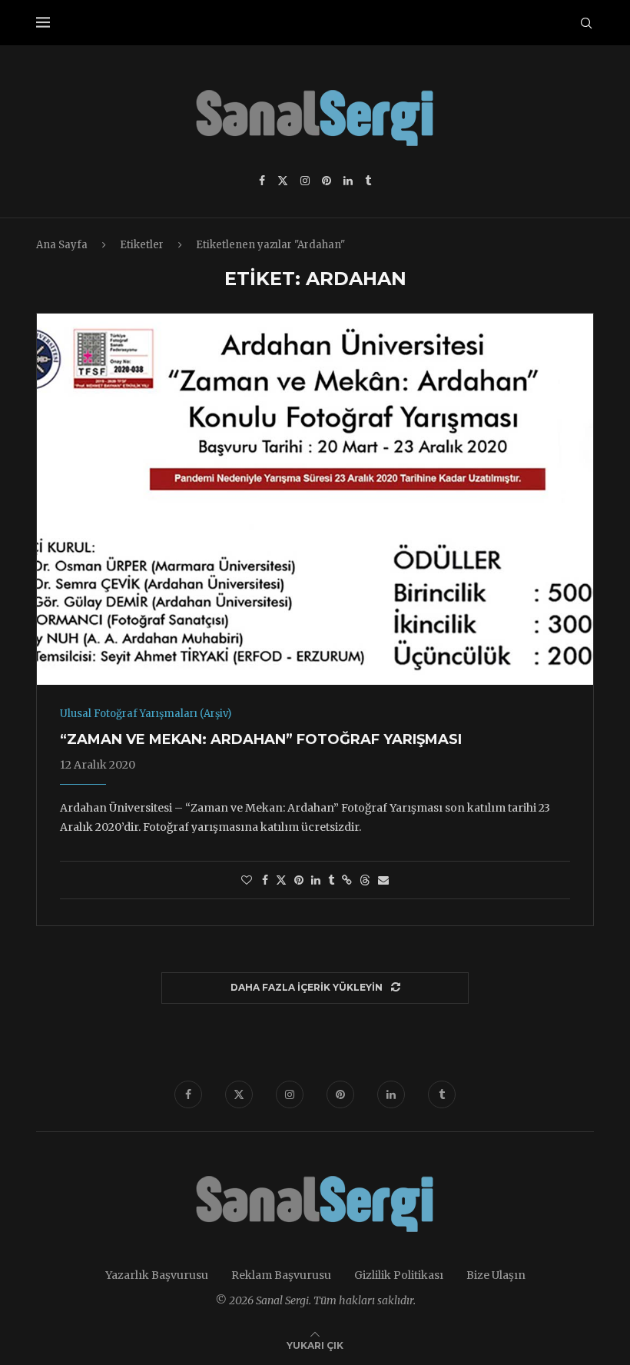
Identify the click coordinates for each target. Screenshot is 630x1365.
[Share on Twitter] (281, 880)
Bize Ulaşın (496, 1275)
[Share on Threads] (365, 880)
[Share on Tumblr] (331, 880)
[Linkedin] (348, 180)
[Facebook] (262, 180)
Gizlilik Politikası (398, 1275)
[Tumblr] (368, 180)
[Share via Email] (383, 880)
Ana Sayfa (62, 244)
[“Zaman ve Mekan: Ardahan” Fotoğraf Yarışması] (315, 499)
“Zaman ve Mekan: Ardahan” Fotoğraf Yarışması (261, 739)
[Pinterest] (326, 180)
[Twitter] (282, 180)
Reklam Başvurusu (281, 1275)
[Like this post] (246, 880)
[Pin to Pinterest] (298, 880)
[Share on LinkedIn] (315, 880)
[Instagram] (305, 180)
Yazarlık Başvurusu (156, 1275)
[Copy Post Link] (347, 880)
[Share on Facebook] (265, 880)
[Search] (586, 23)
